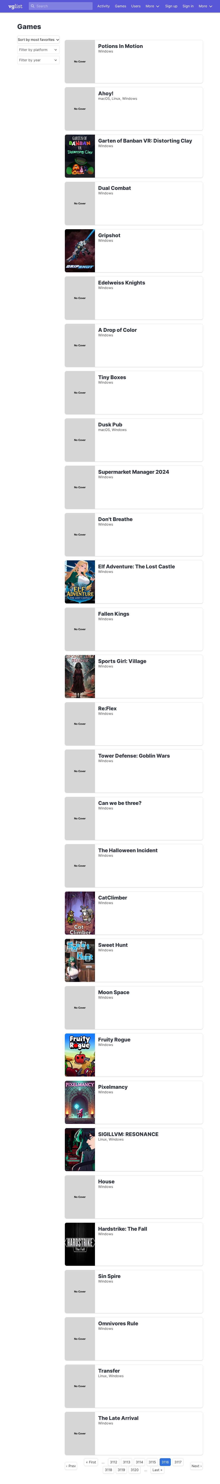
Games (120, 6)
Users (136, 6)
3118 (108, 1470)
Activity (103, 6)
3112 (113, 1462)
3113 (126, 1462)
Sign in (188, 6)
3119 (121, 1470)
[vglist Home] (15, 6)
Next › (197, 1466)
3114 (139, 1462)
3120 (135, 1470)
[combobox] (34, 49)
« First (91, 1462)
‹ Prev (71, 1466)
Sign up (171, 6)
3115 (152, 1462)
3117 (178, 1462)
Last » (157, 1470)
